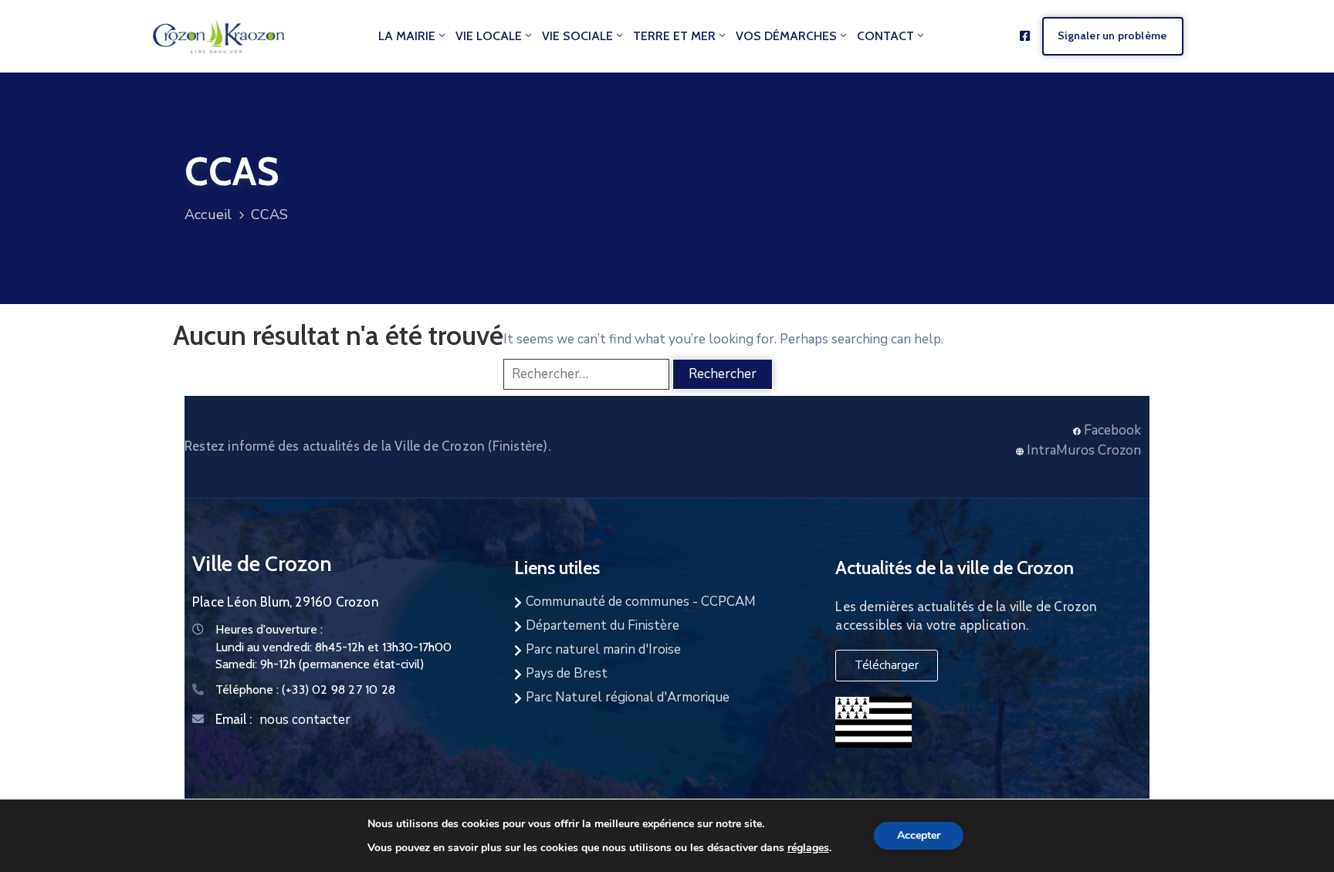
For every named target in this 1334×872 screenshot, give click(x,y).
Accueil (208, 214)
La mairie (406, 36)
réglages (808, 847)
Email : (233, 719)
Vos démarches (786, 36)
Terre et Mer (674, 36)
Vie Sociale (577, 36)
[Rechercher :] (586, 374)
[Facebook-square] (1024, 35)
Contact (885, 36)
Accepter (918, 835)
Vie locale (488, 36)
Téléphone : (305, 689)
